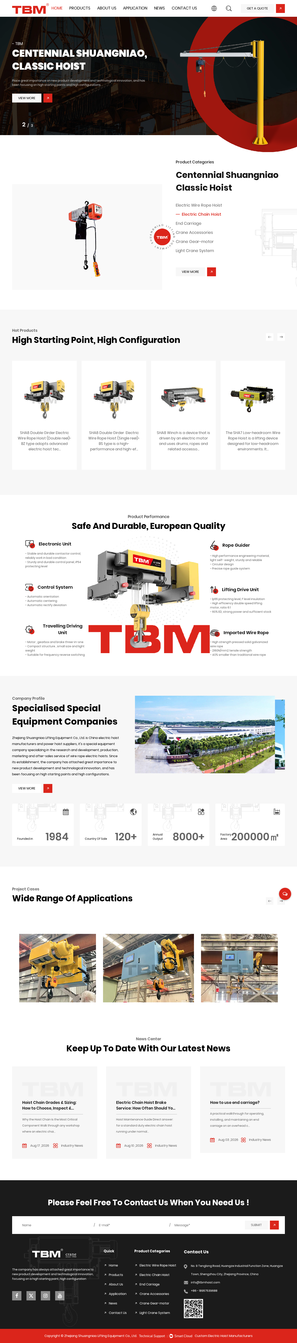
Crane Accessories (194, 232)
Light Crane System (195, 250)
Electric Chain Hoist (194, 214)
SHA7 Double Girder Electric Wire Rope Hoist (253, 445)
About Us (106, 8)
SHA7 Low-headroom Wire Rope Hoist (183, 445)
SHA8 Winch (114, 442)
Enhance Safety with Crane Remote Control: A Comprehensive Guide (237, 1105)
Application (135, 8)
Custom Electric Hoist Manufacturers (224, 1336)
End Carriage (195, 223)
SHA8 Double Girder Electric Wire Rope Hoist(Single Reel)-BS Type (44, 447)
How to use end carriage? (141, 1102)
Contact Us (184, 8)
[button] (210, 734)
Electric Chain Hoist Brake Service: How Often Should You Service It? (52, 1105)
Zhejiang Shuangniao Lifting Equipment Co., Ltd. (100, 1336)
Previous (8, 79)
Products (79, 8)
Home (57, 8)
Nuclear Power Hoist (44, 996)
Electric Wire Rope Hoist (199, 205)
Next (289, 79)
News (159, 8)
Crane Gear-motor (195, 241)
